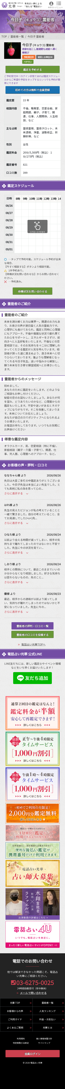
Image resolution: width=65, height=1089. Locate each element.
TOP (4, 36)
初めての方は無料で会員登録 (32, 90)
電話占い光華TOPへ (33, 644)
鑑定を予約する (32, 69)
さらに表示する (13, 493)
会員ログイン (32, 1054)
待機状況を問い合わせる (32, 291)
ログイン (51, 7)
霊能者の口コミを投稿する (32, 635)
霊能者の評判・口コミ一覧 (32, 626)
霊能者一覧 (17, 36)
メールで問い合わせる (33, 993)
